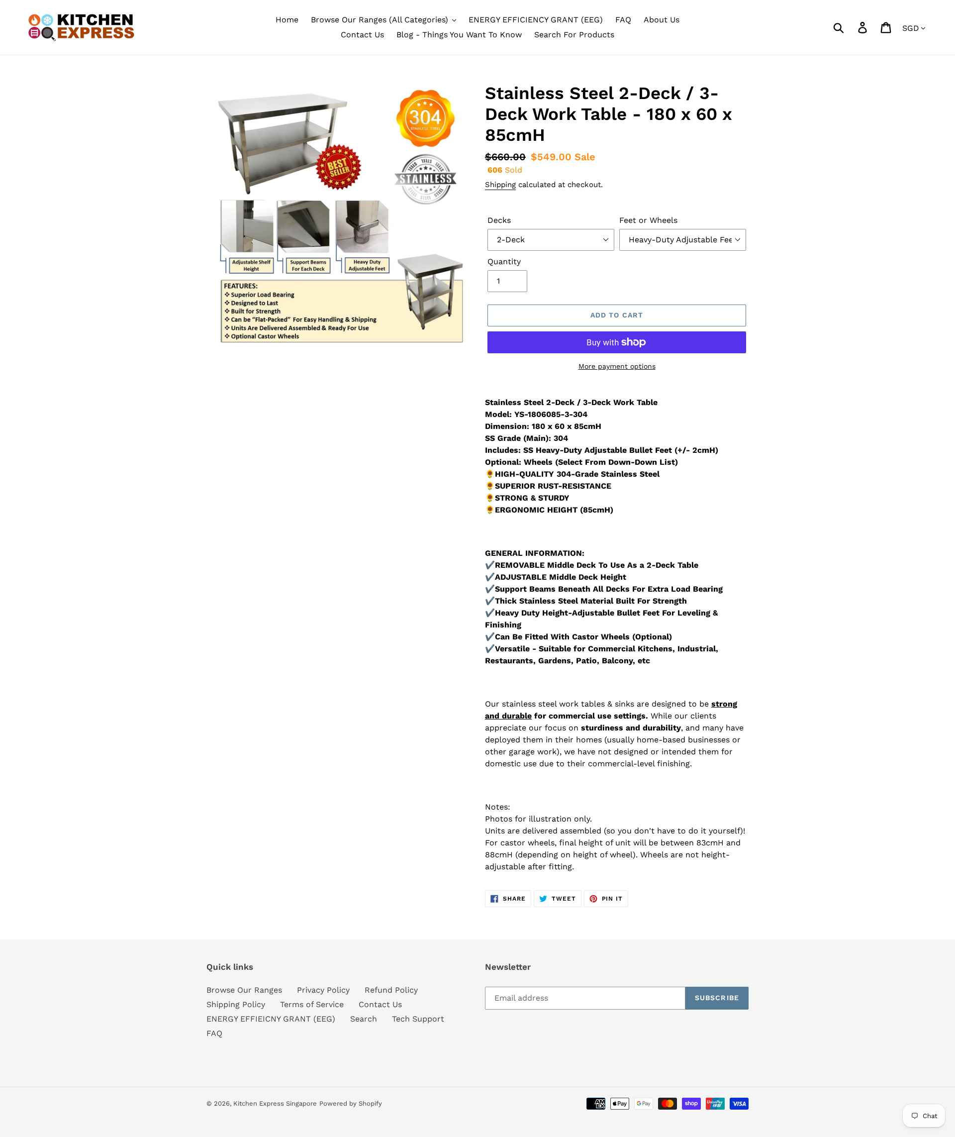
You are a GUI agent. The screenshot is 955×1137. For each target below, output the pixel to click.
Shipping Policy (235, 1004)
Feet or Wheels (648, 220)
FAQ (214, 1033)
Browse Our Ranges (244, 990)
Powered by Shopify (350, 1103)
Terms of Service (312, 1004)
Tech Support (418, 1019)
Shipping (500, 184)
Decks (499, 220)
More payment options (617, 366)
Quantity (504, 261)
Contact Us (380, 1004)
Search (363, 1019)
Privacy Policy (323, 990)
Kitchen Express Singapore (275, 1103)
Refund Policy (391, 990)
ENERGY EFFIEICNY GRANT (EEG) (270, 1019)
